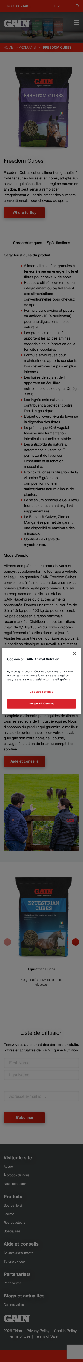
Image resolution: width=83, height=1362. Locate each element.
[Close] (74, 653)
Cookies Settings (41, 691)
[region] (41, 681)
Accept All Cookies (42, 703)
